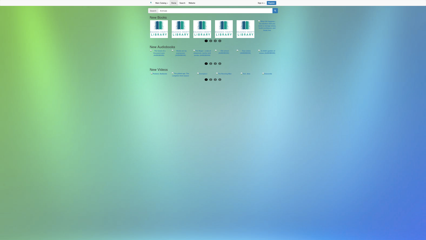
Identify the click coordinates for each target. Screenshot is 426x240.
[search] (275, 10)
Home (173, 3)
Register (271, 3)
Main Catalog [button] (161, 3)
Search (182, 3)
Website (192, 3)
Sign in (261, 3)
